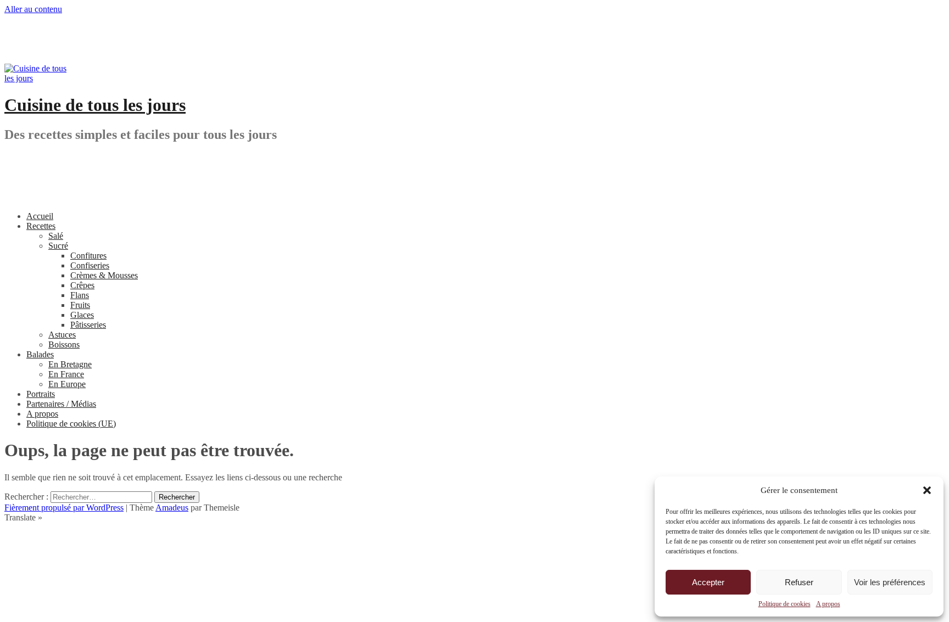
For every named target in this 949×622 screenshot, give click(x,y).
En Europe (67, 384)
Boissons (64, 344)
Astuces (62, 334)
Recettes (40, 226)
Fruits (80, 305)
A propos (828, 604)
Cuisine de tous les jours (95, 105)
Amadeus (171, 507)
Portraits (40, 394)
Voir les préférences (889, 582)
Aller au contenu (33, 9)
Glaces (82, 315)
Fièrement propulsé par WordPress (64, 507)
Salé (55, 235)
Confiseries (89, 265)
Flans (79, 295)
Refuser (799, 582)
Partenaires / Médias (61, 403)
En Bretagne (70, 364)
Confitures (88, 255)
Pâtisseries (88, 324)
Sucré (58, 245)
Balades (40, 354)
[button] (927, 490)
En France (66, 374)
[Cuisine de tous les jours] (37, 78)
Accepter (708, 582)
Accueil (39, 216)
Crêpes (82, 285)
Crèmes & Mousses (104, 275)
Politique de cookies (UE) (71, 423)
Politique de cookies (784, 604)
